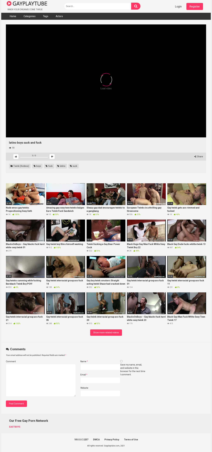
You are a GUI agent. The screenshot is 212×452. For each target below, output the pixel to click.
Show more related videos (106, 332)
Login (178, 6)
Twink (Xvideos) (21, 166)
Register (194, 6)
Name (84, 361)
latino (62, 166)
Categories (30, 16)
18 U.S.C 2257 (81, 439)
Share (200, 156)
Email (83, 374)
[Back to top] (201, 442)
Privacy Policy (111, 439)
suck (74, 166)
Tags (45, 16)
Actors (59, 16)
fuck (50, 166)
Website (84, 388)
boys (38, 166)
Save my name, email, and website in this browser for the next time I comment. (132, 369)
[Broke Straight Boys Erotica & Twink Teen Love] (27, 4)
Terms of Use (131, 439)
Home (13, 16)
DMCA (96, 439)
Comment (11, 361)
